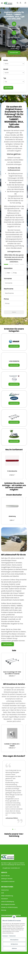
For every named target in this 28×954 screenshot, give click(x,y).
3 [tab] (15, 829)
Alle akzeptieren (14, 939)
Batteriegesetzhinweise (8, 904)
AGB (2, 893)
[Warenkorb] (25, 3)
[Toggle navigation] (2, 2)
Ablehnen (14, 948)
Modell (5, 69)
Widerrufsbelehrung (7, 896)
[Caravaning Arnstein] (8, 3)
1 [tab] (12, 829)
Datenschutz (5, 890)
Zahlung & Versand (6, 878)
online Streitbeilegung (7, 901)
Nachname (8, 289)
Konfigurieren (14, 944)
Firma (6, 299)
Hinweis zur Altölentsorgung (9, 907)
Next (24, 465)
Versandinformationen (7, 881)
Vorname (8, 278)
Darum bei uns (5, 876)
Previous (3, 465)
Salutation (8, 268)
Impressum (4, 899)
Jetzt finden (8, 88)
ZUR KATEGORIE (14, 346)
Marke (5, 60)
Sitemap (3, 910)
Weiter (14, 312)
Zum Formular (7, 644)
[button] (16, 3)
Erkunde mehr (14, 52)
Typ (4, 78)
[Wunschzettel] (22, 3)
